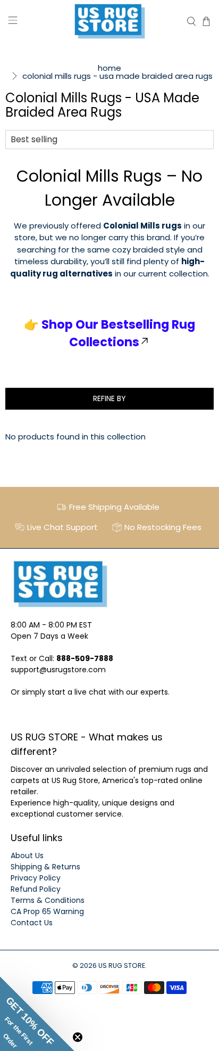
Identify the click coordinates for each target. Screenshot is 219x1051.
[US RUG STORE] (109, 21)
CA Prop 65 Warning (47, 911)
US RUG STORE (121, 965)
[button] (37, 1013)
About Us (27, 855)
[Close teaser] (77, 1037)
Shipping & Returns (45, 866)
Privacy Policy (36, 878)
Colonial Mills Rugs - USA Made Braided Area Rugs (117, 76)
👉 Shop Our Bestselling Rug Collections (109, 333)
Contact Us (32, 922)
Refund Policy (36, 889)
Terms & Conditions (48, 900)
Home (109, 68)
